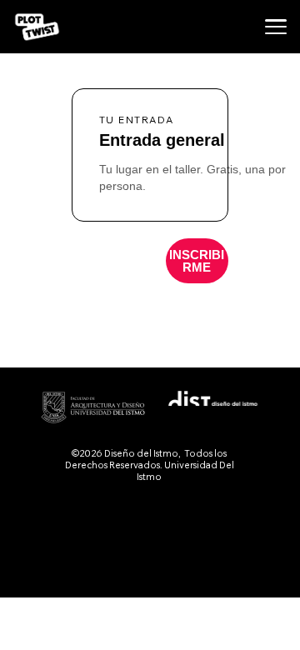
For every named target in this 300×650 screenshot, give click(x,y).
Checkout (197, 260)
